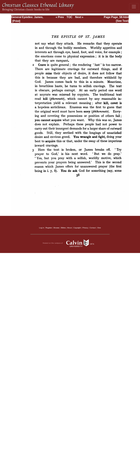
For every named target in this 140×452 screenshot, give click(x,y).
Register (49, 228)
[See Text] (122, 20)
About (69, 228)
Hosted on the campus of (53, 243)
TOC (69, 17)
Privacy (85, 228)
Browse (56, 228)
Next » (79, 17)
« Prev (60, 17)
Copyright (77, 228)
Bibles (63, 228)
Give (99, 228)
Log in (41, 228)
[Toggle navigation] (134, 6)
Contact (93, 228)
